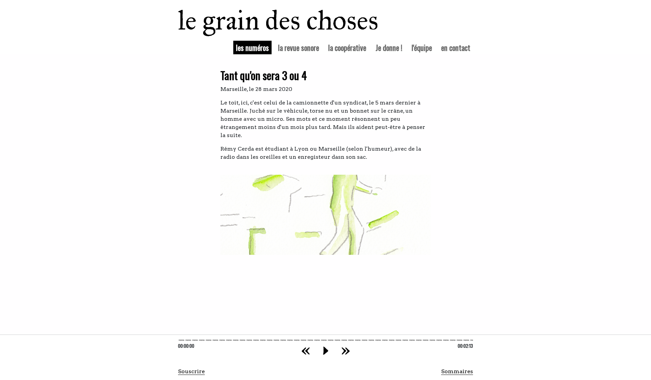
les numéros (254, 47)
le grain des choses (269, 20)
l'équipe (422, 47)
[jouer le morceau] (325, 350)
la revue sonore (298, 47)
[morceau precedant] (305, 350)
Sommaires (457, 371)
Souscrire (191, 371)
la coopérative (347, 47)
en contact (455, 47)
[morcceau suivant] (345, 350)
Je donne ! (389, 47)
